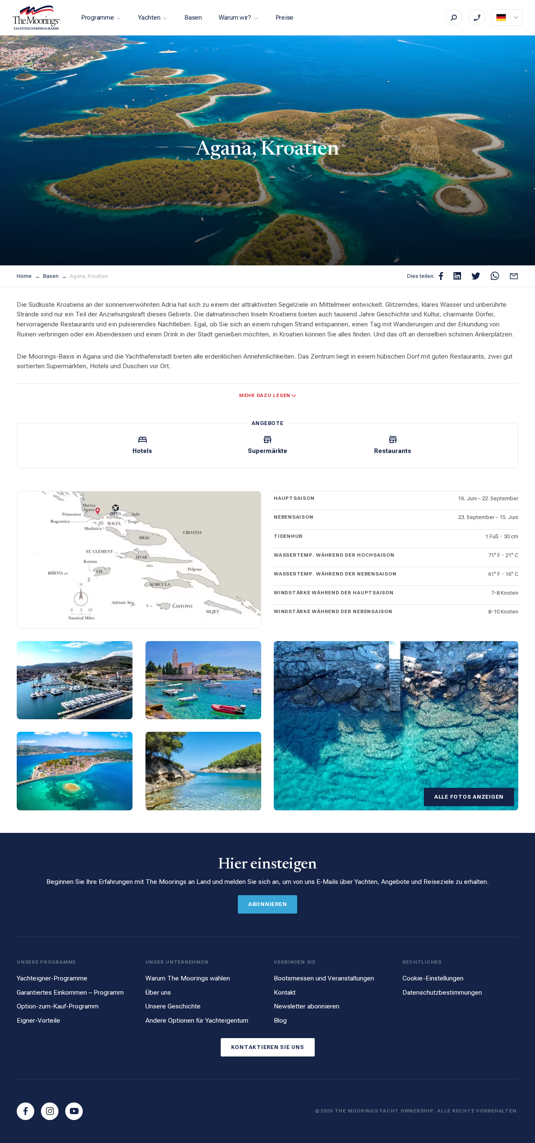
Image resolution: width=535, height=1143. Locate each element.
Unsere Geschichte (173, 1006)
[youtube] (74, 1111)
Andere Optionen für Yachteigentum (196, 1020)
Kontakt (285, 992)
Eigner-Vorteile (38, 1020)
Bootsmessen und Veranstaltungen (324, 978)
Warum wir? (235, 17)
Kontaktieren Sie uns (267, 1047)
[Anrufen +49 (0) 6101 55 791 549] (477, 17)
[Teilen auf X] (475, 276)
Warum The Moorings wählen (187, 978)
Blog (280, 1020)
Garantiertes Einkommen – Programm (70, 992)
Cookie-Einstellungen (433, 978)
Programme (97, 17)
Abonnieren (267, 904)
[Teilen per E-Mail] (514, 276)
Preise (284, 17)
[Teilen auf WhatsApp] (495, 276)
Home (25, 276)
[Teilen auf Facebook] (441, 276)
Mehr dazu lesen (264, 395)
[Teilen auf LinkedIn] (457, 276)
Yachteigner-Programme (52, 978)
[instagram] (50, 1111)
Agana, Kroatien (89, 276)
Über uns (158, 992)
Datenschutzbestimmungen (442, 992)
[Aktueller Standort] (507, 17)
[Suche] (454, 17)
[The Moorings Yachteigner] (36, 17)
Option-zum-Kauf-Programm (58, 1006)
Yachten (149, 17)
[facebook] (25, 1111)
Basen (193, 17)
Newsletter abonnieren (306, 1006)
